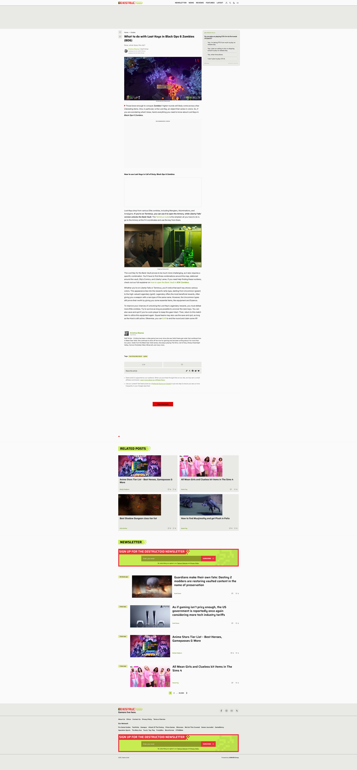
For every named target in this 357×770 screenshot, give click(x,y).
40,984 (181, 693)
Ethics (129, 719)
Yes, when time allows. (215, 54)
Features (210, 3)
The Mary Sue (137, 730)
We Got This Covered (192, 727)
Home (126, 32)
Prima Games (170, 727)
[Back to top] (119, 436)
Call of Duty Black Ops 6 (135, 356)
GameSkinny (219, 727)
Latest (220, 3)
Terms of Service (182, 563)
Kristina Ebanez (133, 49)
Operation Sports (124, 730)
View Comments (163, 404)
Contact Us (136, 719)
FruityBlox (160, 730)
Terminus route (162, 217)
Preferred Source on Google (161, 384)
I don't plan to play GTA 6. (216, 59)
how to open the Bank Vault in (170, 282)
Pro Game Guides (124, 727)
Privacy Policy (194, 563)
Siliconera (179, 727)
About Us (121, 719)
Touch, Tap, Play (149, 730)
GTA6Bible (179, 730)
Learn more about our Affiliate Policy (152, 380)
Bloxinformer (169, 730)
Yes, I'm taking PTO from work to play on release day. (221, 43)
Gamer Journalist (207, 727)
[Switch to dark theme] (234, 3)
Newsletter (180, 3)
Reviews (200, 3)
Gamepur (143, 727)
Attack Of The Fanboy (156, 727)
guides (145, 356)
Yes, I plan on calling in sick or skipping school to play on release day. (221, 49)
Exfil (164, 318)
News (191, 3)
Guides (133, 32)
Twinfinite (135, 727)
